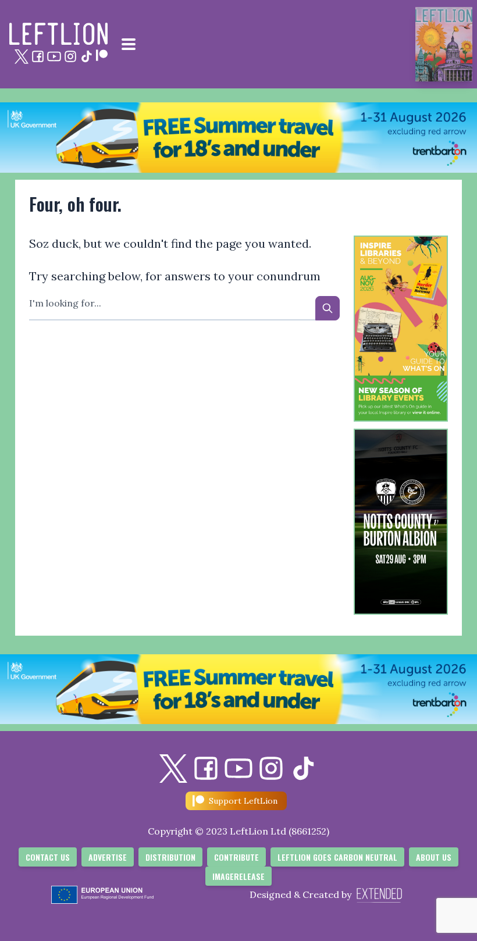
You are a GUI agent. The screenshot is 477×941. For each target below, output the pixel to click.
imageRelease (238, 876)
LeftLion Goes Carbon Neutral (337, 857)
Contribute (236, 857)
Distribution (170, 857)
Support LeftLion (243, 801)
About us (433, 857)
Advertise (107, 857)
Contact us (48, 857)
